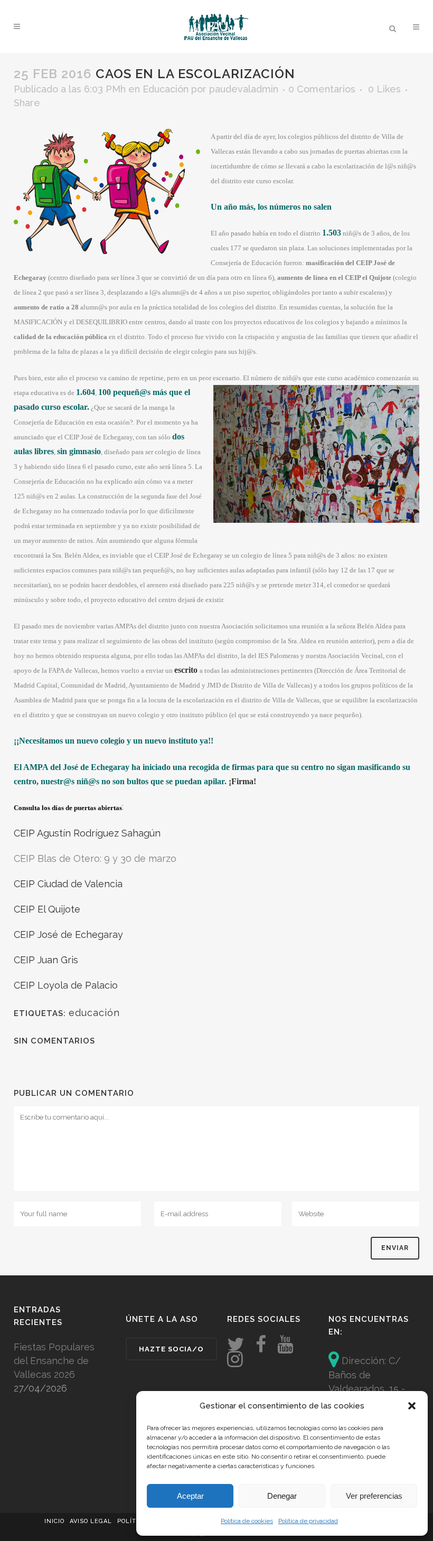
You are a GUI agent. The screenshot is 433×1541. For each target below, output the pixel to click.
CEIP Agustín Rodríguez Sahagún (87, 833)
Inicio (54, 1521)
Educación (166, 89)
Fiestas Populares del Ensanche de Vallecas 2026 (54, 1360)
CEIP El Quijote (47, 909)
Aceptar (190, 1495)
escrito (185, 669)
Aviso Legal (91, 1521)
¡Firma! (242, 781)
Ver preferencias (374, 1495)
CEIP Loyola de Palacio (66, 985)
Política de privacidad (308, 1521)
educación (94, 1012)
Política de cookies (247, 1521)
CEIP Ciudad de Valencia (68, 883)
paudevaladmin (243, 89)
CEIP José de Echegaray (68, 934)
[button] (412, 1406)
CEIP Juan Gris (46, 959)
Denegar (282, 1495)
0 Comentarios (321, 89)
